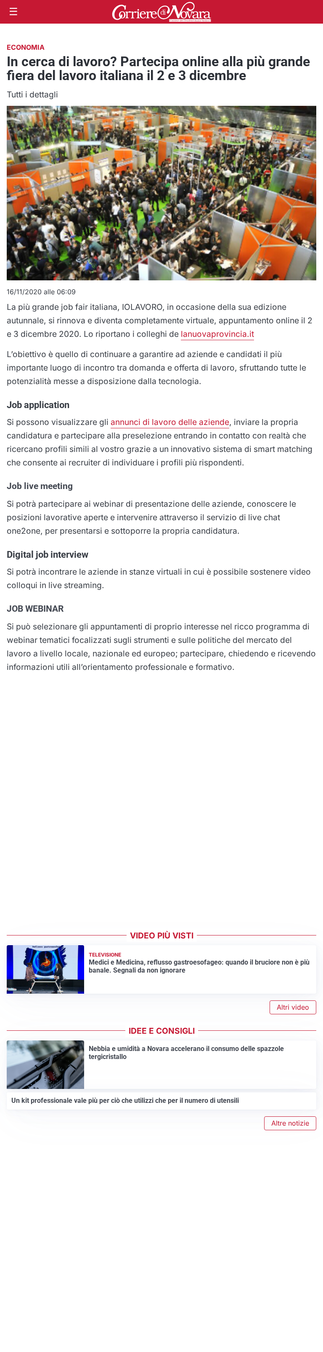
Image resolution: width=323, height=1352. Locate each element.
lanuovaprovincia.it (217, 334)
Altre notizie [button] (290, 1123)
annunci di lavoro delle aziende (170, 422)
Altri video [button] (293, 1007)
